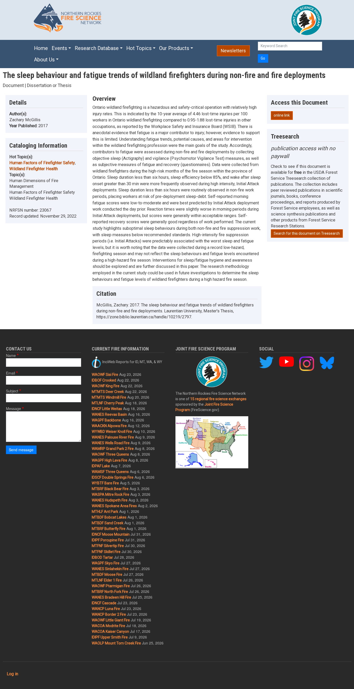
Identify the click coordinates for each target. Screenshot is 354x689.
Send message (21, 449)
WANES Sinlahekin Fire (110, 569)
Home (41, 48)
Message (13, 408)
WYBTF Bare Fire (105, 483)
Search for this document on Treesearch (307, 233)
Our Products (174, 48)
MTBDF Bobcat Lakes (109, 517)
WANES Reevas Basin (109, 414)
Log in (12, 673)
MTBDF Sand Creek (107, 523)
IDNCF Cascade (104, 603)
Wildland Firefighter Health (33, 168)
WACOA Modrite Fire (108, 626)
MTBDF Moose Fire (107, 574)
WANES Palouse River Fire (113, 437)
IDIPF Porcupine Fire (108, 540)
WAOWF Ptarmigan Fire (111, 586)
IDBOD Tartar (102, 557)
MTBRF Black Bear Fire (110, 489)
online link (282, 115)
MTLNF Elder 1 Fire (107, 580)
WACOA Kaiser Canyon (110, 631)
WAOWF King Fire (105, 386)
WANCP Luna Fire (106, 609)
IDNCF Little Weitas (107, 409)
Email (10, 373)
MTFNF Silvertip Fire (108, 546)
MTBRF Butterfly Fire (108, 529)
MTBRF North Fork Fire (110, 592)
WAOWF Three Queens (110, 454)
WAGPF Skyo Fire (105, 563)
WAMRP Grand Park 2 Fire (113, 449)
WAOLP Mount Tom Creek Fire (116, 643)
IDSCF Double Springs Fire (112, 477)
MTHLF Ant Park (105, 511)
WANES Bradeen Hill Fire (111, 597)
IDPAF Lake (101, 466)
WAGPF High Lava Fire (109, 460)
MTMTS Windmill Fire (109, 397)
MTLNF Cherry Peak (108, 403)
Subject (12, 390)
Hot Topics (139, 48)
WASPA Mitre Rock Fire (110, 494)
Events (59, 48)
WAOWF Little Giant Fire (111, 620)
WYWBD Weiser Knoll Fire (112, 431)
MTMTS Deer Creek (108, 392)
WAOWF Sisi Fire (105, 374)
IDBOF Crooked (104, 380)
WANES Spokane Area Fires (114, 506)
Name (11, 355)
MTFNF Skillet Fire (106, 552)
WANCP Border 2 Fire (109, 614)
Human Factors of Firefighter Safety (42, 162)
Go (263, 58)
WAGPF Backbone (106, 420)
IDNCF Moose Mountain (111, 534)
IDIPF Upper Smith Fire (110, 637)
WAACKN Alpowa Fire (109, 426)
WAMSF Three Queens (110, 472)
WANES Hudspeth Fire (110, 500)
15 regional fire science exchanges (218, 399)
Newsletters (233, 50)
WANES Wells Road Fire (111, 443)
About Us (44, 60)
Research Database (97, 48)
